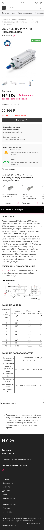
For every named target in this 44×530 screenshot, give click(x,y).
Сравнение (7, 512)
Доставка (6, 490)
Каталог (5, 479)
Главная (5, 19)
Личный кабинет (9, 498)
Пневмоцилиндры (8, 13)
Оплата (5, 494)
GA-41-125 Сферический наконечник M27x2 (29, 196)
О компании (7, 483)
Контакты (6, 487)
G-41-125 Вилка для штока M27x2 (9, 195)
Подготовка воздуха (25, 13)
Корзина (6, 508)
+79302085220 (8, 453)
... (30, 19)
